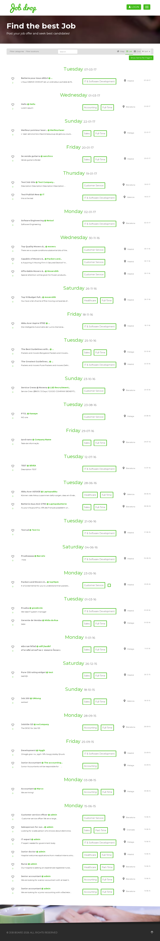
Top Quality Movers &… (33, 246)
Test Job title (28, 182)
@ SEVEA (31, 465)
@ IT (42, 194)
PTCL (24, 413)
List (130, 51)
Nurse (24, 864)
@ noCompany (41, 724)
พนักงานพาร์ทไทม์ (28, 646)
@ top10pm (53, 582)
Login (135, 7)
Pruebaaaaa (27, 556)
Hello (24, 104)
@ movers (50, 246)
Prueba (25, 608)
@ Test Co (34, 530)
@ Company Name (41, 439)
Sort (146, 51)
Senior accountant (31, 876)
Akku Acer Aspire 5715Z (33, 323)
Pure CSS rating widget (33, 672)
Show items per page (140, 58)
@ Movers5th (52, 271)
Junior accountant (31, 888)
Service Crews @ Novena (34, 387)
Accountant (27, 789)
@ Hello (31, 104)
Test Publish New (30, 194)
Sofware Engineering (32, 220)
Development (28, 750)
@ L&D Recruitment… (59, 387)
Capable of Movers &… (33, 259)
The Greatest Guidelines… (35, 361)
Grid (138, 51)
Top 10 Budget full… (31, 297)
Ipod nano (26, 439)
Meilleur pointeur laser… (34, 130)
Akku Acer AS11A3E (31, 491)
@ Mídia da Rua (50, 620)
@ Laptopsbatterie (57, 504)
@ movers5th (49, 297)
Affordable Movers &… (33, 271)
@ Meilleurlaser (56, 130)
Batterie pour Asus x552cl (34, 78)
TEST (24, 465)
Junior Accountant (31, 763)
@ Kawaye (32, 413)
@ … (50, 78)
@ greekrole (36, 608)
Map (122, 51)
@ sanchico (47, 156)
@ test (49, 672)
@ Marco (38, 789)
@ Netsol (49, 220)
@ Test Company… (45, 182)
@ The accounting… (52, 763)
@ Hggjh (40, 750)
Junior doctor (28, 851)
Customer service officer (34, 815)
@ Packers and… (53, 259)
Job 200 (25, 698)
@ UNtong (35, 698)
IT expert (26, 839)
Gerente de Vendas (31, 620)
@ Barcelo (39, 556)
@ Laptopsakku (49, 491)
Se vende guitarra (31, 156)
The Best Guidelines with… (35, 349)
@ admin (52, 815)
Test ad (25, 530)
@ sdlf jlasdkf (43, 646)
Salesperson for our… (32, 827)
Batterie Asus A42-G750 (34, 504)
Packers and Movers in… (34, 582)
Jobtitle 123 (27, 724)
